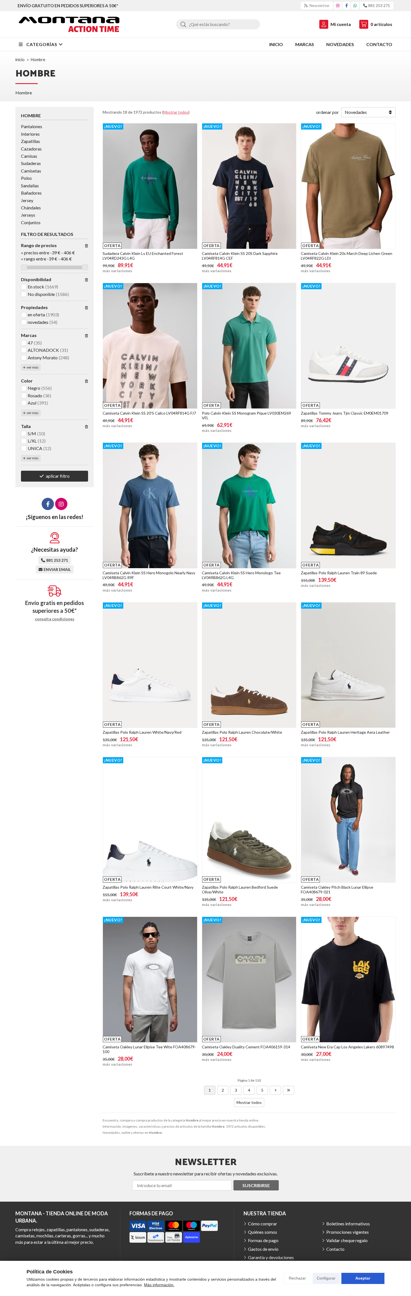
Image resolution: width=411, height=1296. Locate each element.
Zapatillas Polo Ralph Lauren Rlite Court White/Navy (148, 887)
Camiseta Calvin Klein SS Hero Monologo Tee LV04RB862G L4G (241, 575)
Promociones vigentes (347, 1232)
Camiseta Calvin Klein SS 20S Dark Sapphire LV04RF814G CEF (240, 255)
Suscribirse (256, 1185)
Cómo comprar (262, 1223)
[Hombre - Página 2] (275, 1090)
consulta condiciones (54, 619)
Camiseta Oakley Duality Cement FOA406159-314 (246, 1046)
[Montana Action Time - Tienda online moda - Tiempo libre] (69, 24)
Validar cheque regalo (347, 1240)
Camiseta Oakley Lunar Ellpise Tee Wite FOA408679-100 (149, 1049)
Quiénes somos (262, 1232)
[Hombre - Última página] (288, 1090)
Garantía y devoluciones (271, 1257)
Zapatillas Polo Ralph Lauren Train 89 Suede (339, 572)
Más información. (159, 1285)
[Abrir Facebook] (346, 5)
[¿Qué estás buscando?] (218, 24)
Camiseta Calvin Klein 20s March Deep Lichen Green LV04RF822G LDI (346, 255)
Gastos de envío (263, 1249)
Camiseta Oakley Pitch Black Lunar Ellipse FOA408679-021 (337, 889)
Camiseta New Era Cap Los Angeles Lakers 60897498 (347, 1046)
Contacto (335, 1249)
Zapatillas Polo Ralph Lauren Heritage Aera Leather (345, 732)
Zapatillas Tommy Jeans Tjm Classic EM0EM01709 (344, 413)
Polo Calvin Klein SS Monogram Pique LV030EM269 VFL (246, 415)
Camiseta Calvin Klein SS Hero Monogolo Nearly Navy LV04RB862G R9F (149, 575)
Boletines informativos (348, 1223)
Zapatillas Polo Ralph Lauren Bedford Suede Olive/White (240, 889)
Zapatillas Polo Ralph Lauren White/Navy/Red (142, 732)
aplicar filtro (58, 476)
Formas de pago (263, 1240)
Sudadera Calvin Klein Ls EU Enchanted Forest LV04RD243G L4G (143, 255)
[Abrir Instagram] (337, 5)
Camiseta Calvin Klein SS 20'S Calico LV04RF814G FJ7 (149, 413)
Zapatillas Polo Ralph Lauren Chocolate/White (242, 732)
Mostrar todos (175, 112)
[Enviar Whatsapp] (355, 5)
